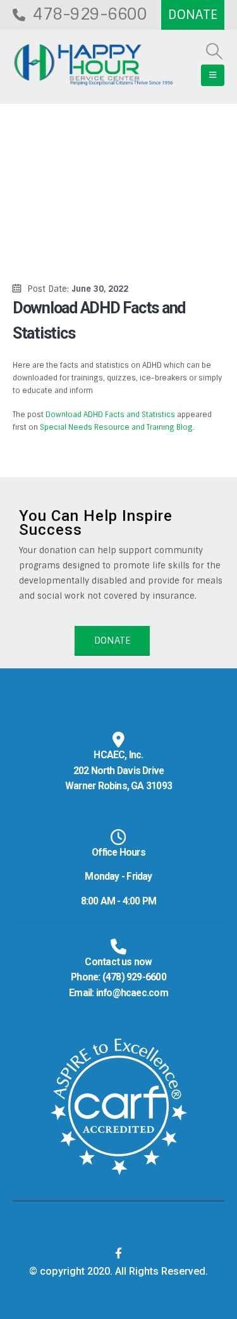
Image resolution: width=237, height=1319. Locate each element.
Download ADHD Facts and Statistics (110, 414)
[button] (214, 51)
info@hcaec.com (132, 993)
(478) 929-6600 (134, 977)
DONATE (112, 640)
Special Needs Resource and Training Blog (116, 427)
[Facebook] (118, 1253)
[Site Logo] (93, 65)
